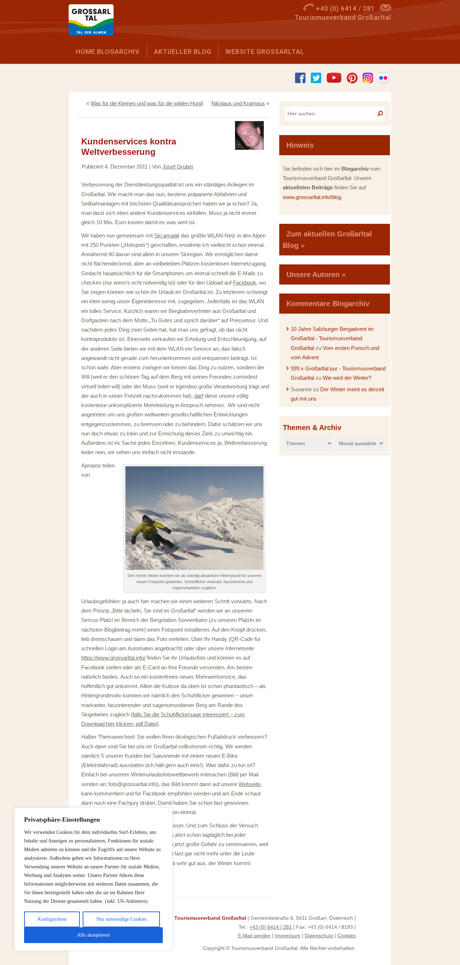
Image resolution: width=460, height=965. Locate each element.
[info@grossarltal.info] (385, 8)
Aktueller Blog (182, 51)
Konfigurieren (52, 919)
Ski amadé (166, 235)
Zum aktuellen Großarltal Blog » (327, 239)
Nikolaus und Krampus (238, 103)
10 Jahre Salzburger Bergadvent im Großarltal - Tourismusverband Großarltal (332, 338)
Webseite (250, 784)
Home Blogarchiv (108, 51)
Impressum (287, 935)
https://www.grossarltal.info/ (113, 658)
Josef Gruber (177, 166)
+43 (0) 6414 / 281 (270, 927)
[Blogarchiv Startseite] (94, 21)
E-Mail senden (254, 935)
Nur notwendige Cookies (121, 919)
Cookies (346, 935)
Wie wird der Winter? (347, 378)
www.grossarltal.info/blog (312, 197)
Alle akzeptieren (93, 935)
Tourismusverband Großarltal (210, 918)
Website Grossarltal (264, 51)
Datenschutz (319, 935)
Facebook (244, 283)
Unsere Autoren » (316, 274)
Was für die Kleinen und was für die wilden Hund (147, 103)
